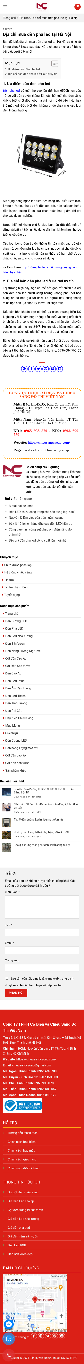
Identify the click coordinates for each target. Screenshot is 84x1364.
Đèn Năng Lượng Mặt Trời (22, 651)
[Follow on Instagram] (41, 1336)
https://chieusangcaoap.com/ (49, 442)
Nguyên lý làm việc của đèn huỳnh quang (36, 517)
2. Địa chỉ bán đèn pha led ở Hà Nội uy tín (31, 74)
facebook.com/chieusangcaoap (46, 450)
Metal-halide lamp (21, 506)
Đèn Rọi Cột (13, 711)
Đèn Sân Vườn (15, 643)
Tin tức (24, 18)
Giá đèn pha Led (19, 1228)
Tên (8, 925)
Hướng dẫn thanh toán (23, 1133)
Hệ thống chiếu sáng (18, 572)
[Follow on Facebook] (34, 1336)
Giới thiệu (11, 733)
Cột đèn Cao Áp (16, 658)
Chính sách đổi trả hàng (23, 1168)
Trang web (12, 960)
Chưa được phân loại (18, 565)
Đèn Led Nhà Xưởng (19, 636)
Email (9, 943)
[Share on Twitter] (38, 369)
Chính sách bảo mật (21, 1150)
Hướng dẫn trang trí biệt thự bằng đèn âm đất (41, 832)
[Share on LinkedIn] (59, 369)
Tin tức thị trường (16, 587)
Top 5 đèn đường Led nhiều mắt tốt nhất (38, 819)
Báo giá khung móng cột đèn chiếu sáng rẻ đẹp (42, 844)
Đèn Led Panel (15, 681)
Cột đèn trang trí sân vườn (25, 1210)
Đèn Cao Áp (13, 673)
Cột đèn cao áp (15, 755)
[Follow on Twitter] (48, 1336)
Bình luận (12, 892)
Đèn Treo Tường (16, 703)
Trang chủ (9, 18)
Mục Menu (12, 725)
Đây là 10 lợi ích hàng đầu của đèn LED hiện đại (41, 523)
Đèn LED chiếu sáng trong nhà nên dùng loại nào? (42, 512)
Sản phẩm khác (15, 770)
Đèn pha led (11, 90)
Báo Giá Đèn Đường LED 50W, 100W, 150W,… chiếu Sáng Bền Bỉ (44, 791)
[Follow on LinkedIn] (62, 1336)
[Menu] (5, 6)
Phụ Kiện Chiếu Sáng (19, 718)
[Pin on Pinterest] (52, 369)
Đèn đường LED (16, 740)
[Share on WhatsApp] (24, 369)
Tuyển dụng (12, 595)
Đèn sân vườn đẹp (20, 1254)
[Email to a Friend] (45, 369)
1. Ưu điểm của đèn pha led (22, 69)
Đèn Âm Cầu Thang (18, 688)
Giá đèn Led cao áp (21, 1201)
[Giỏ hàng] (77, 7)
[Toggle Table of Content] (52, 63)
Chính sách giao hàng (22, 1159)
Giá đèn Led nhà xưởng (23, 1219)
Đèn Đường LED (16, 621)
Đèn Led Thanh (15, 696)
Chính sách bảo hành (22, 1142)
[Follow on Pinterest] (55, 1336)
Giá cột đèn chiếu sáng (23, 1192)
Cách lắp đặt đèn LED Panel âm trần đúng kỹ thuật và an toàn (46, 806)
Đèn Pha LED (14, 628)
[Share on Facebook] (31, 369)
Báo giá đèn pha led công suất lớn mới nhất (38, 540)
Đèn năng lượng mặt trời (21, 748)
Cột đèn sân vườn (17, 763)
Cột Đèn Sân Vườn (17, 666)
